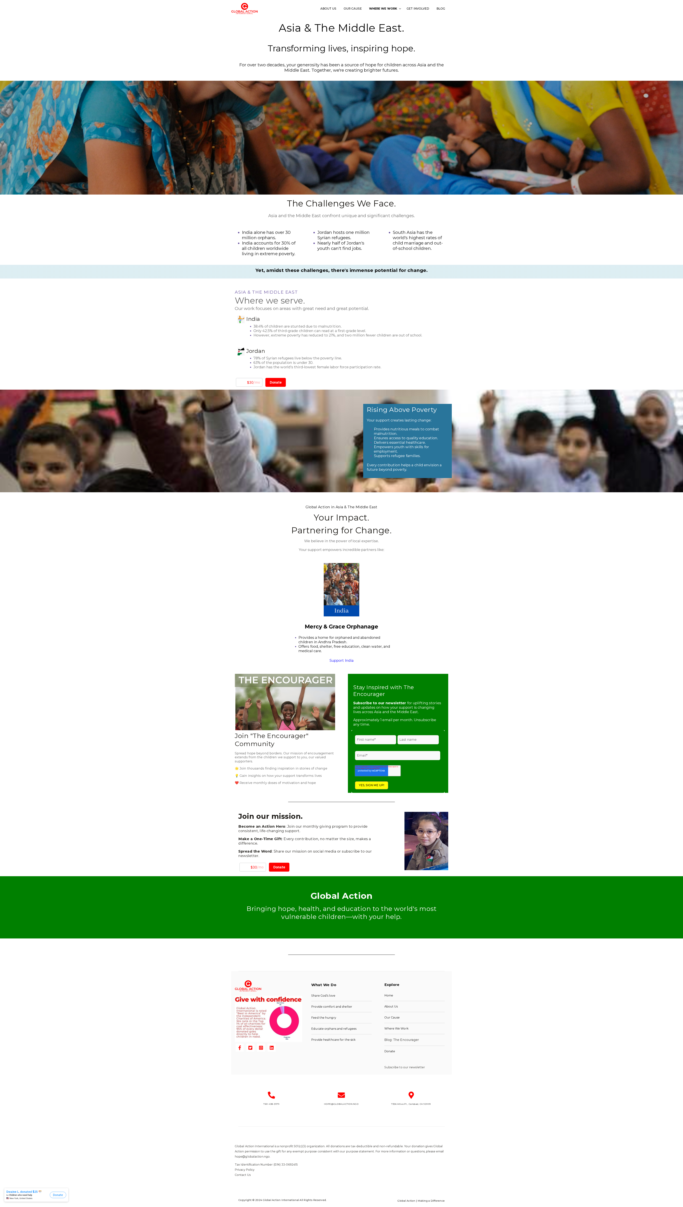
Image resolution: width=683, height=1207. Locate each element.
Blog (440, 8)
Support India (341, 660)
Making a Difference (431, 1200)
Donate (389, 1051)
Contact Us (243, 1175)
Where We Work (383, 8)
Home (388, 995)
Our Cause (353, 8)
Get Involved (418, 8)
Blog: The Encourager (401, 1040)
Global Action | (407, 1200)
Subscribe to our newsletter (404, 1067)
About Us (328, 8)
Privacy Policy (245, 1169)
